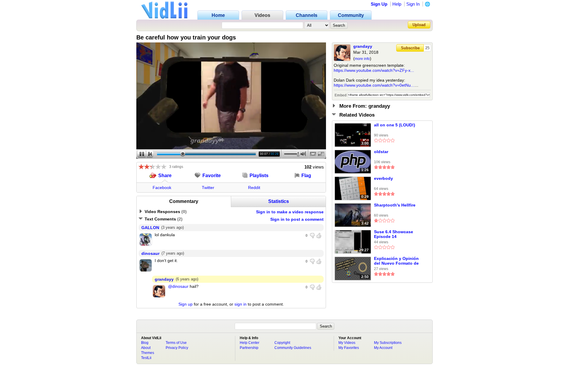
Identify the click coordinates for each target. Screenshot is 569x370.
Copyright (282, 343)
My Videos (346, 343)
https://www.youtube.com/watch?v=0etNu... (374, 85)
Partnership (249, 348)
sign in (240, 304)
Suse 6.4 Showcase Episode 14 (393, 234)
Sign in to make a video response (290, 211)
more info (362, 59)
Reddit (254, 187)
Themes (147, 353)
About (146, 348)
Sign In (413, 4)
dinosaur (150, 253)
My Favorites (348, 348)
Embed (340, 95)
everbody (383, 178)
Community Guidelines (292, 348)
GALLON (150, 227)
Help (396, 4)
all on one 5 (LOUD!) (394, 125)
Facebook (162, 187)
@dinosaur (178, 286)
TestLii (146, 358)
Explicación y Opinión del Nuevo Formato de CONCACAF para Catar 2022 (397, 261)
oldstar (381, 151)
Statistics (278, 201)
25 (427, 48)
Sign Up (379, 4)
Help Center (249, 343)
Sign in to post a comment (297, 219)
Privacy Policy (177, 348)
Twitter (208, 187)
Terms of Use (176, 343)
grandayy (362, 46)
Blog (144, 343)
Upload (419, 25)
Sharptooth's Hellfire (394, 205)
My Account (383, 348)
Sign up (185, 304)
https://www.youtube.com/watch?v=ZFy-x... (374, 70)
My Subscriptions (388, 343)
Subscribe (410, 48)
